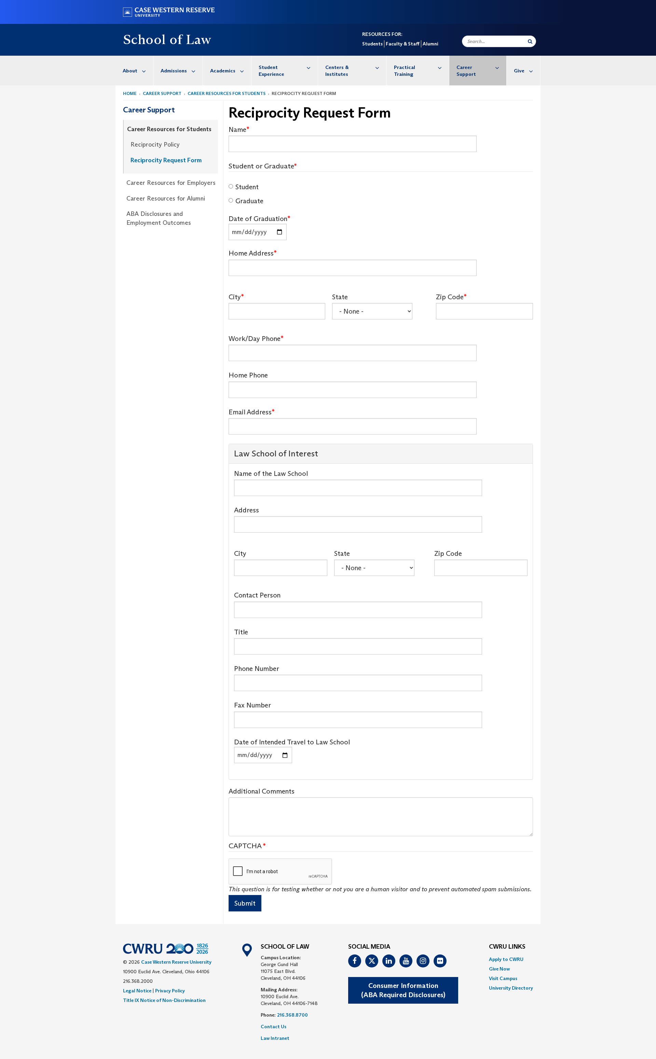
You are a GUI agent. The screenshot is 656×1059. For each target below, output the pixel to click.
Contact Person (257, 595)
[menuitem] (134, 70)
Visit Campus (503, 978)
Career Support (466, 70)
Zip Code (450, 297)
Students (372, 44)
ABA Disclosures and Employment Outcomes (158, 218)
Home (130, 93)
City (235, 297)
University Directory (511, 988)
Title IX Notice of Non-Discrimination (164, 1000)
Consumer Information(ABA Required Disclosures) (403, 990)
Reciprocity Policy (155, 144)
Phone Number (256, 668)
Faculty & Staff (403, 44)
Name (237, 129)
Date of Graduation (258, 219)
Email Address (250, 412)
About (130, 70)
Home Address (251, 253)
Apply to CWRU (506, 959)
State (340, 297)
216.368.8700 (292, 1015)
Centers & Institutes (337, 70)
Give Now (499, 969)
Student (247, 187)
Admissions (174, 70)
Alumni (430, 44)
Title (241, 632)
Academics (222, 70)
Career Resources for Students (226, 93)
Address (246, 510)
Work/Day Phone (255, 338)
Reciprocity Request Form (166, 160)
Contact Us (273, 1026)
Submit (245, 903)
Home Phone (248, 375)
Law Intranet (275, 1038)
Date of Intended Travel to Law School (292, 742)
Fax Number (252, 705)
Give (519, 70)
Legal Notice (137, 991)
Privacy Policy (170, 991)
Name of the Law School (271, 473)
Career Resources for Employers (171, 183)
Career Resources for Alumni (165, 198)
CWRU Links (507, 947)
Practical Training (404, 70)
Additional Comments (262, 791)
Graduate (249, 201)
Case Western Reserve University (176, 962)
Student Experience (271, 70)
